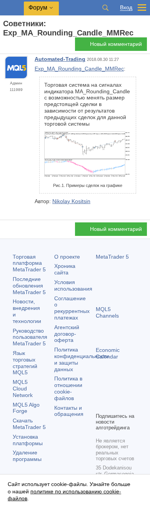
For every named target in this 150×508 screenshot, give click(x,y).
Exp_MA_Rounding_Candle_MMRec (79, 69)
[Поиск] (105, 7)
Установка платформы (28, 440)
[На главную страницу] (5, 46)
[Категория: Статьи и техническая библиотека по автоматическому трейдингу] (15, 46)
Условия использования (73, 285)
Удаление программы (27, 455)
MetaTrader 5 (112, 257)
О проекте (67, 257)
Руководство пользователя (30, 337)
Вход (126, 7)
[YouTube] (100, 405)
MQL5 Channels (107, 312)
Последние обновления (29, 285)
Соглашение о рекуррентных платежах (72, 308)
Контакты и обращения (68, 411)
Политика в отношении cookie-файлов (68, 388)
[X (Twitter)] (125, 393)
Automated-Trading (60, 59)
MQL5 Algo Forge (26, 408)
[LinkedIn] (112, 405)
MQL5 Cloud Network (23, 388)
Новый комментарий (116, 44)
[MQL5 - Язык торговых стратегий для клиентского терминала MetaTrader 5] (12, 8)
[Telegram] (112, 393)
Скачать (29, 423)
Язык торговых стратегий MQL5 (25, 362)
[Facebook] (100, 393)
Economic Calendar (108, 353)
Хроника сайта (64, 269)
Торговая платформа (29, 263)
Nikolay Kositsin (71, 201)
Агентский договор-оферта (66, 333)
